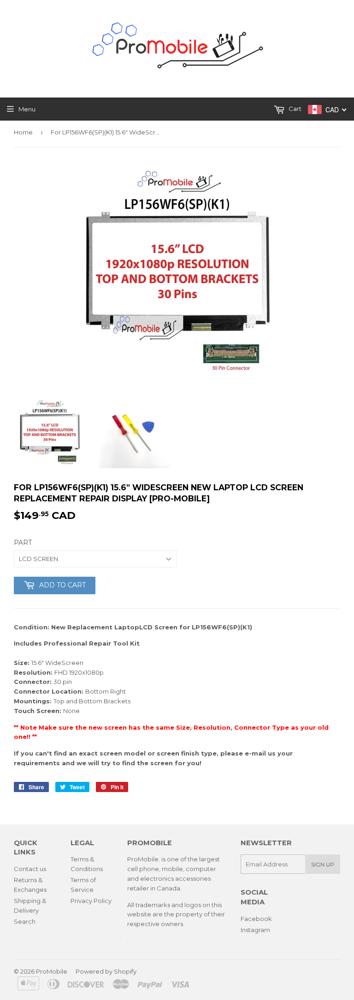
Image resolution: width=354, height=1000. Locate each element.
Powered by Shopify (106, 971)
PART (23, 542)
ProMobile (51, 971)
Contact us (30, 868)
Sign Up (322, 864)
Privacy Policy (91, 900)
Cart (294, 108)
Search (24, 921)
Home (23, 132)
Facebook (256, 918)
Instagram (255, 929)
